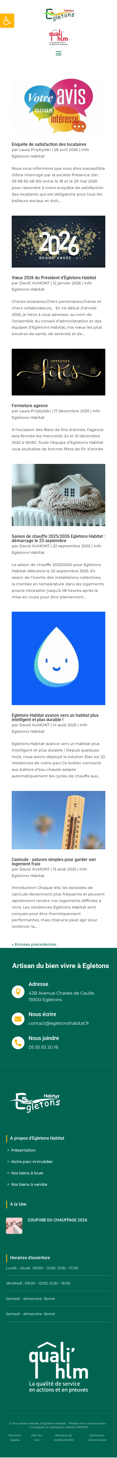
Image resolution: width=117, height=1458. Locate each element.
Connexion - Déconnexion (97, 1438)
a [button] (58, 53)
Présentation (23, 1150)
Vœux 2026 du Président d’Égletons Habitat (54, 277)
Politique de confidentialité (64, 1438)
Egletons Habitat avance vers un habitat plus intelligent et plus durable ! (55, 717)
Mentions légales (14, 1438)
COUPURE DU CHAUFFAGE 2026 (57, 1220)
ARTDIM (82, 1427)
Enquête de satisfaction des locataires (49, 144)
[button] (7, 21)
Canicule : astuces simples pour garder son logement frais (54, 861)
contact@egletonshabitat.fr (59, 1023)
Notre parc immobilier (32, 1161)
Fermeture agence (30, 405)
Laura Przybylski (35, 149)
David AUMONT (34, 283)
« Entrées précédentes (34, 944)
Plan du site (36, 1438)
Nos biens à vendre (29, 1184)
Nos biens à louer (27, 1173)
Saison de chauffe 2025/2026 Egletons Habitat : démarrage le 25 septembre (58, 538)
